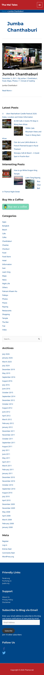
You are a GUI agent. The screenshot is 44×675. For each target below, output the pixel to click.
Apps (4, 222)
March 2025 (7, 361)
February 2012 (8, 423)
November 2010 (8, 481)
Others (5, 287)
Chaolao (5, 245)
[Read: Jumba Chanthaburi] (22, 56)
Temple (5, 318)
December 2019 (8, 369)
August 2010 (7, 493)
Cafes (4, 237)
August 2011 (7, 446)
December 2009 (8, 504)
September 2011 (8, 442)
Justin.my (5, 583)
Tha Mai (5, 322)
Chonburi (5, 249)
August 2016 (7, 381)
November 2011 (8, 435)
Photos (15, 81)
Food (4, 81)
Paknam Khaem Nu (9, 291)
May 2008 (6, 512)
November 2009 (8, 508)
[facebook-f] (5, 650)
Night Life (6, 283)
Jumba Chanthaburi (20, 74)
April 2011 (6, 462)
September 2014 (8, 396)
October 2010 (7, 485)
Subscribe (8, 631)
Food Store (6, 256)
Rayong (5, 306)
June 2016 (6, 388)
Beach (4, 229)
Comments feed (8, 553)
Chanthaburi (32, 78)
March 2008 (7, 519)
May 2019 (6, 373)
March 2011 (7, 465)
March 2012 (7, 419)
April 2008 (6, 516)
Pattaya (5, 295)
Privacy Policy (7, 599)
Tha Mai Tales (9, 4)
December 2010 (8, 477)
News (4, 280)
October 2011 (7, 439)
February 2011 (8, 469)
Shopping (6, 314)
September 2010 (8, 489)
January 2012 (7, 427)
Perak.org (6, 578)
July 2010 (6, 496)
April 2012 (6, 415)
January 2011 (7, 473)
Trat (3, 326)
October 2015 (7, 392)
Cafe (4, 233)
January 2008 (7, 527)
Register (5, 541)
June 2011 (6, 454)
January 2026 (7, 358)
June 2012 (6, 412)
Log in (4, 545)
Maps (9, 81)
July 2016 (6, 385)
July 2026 (6, 354)
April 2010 (6, 500)
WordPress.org (8, 556)
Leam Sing (6, 272)
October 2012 (7, 404)
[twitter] (4, 654)
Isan (4, 268)
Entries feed (6, 549)
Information (7, 264)
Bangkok (5, 226)
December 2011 (8, 431)
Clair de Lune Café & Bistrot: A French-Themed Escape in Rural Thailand (26, 145)
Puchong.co (6, 581)
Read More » (7, 90)
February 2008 (8, 523)
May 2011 (6, 458)
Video (4, 330)
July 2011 (6, 450)
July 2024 (6, 365)
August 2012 (7, 408)
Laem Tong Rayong (32, 177)
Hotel (4, 260)
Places (4, 303)
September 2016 (8, 377)
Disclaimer (6, 602)
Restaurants (6, 310)
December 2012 (8, 400)
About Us (5, 597)
